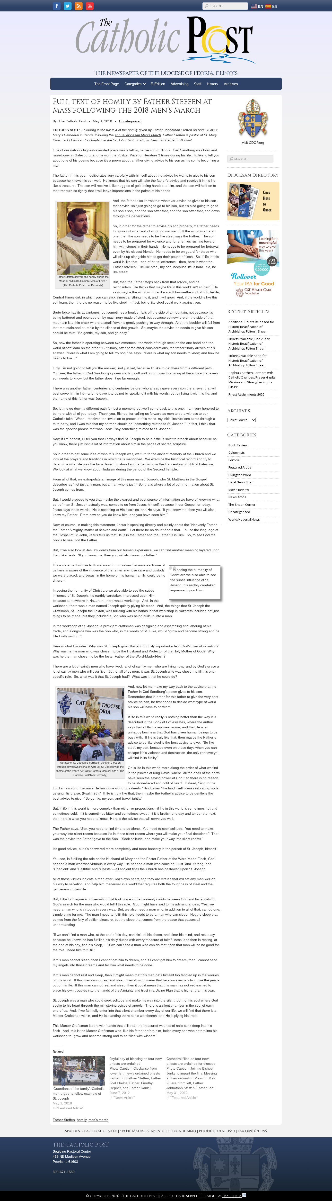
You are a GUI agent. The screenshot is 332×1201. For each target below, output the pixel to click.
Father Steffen (64, 1120)
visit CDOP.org (253, 142)
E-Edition (158, 84)
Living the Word (239, 475)
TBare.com (232, 1196)
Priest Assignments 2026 (246, 394)
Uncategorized (130, 121)
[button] (145, 84)
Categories (133, 84)
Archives (231, 84)
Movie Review (238, 490)
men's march (98, 1120)
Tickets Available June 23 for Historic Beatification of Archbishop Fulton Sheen (249, 344)
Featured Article (240, 467)
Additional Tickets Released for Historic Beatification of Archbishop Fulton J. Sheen (251, 327)
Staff (197, 84)
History (212, 84)
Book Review (237, 445)
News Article (237, 497)
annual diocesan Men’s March (138, 135)
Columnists (236, 452)
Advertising (179, 84)
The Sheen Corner (241, 504)
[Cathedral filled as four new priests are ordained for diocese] (194, 1078)
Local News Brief (240, 482)
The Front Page (106, 84)
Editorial (234, 460)
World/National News (244, 519)
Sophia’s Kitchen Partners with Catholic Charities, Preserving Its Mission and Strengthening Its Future (252, 379)
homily (82, 1120)
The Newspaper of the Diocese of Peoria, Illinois (166, 73)
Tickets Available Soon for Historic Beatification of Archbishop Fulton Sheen (247, 360)
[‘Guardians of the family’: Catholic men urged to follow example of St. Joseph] (79, 1071)
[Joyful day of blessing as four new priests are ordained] (138, 1078)
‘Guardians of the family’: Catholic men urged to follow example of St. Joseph (78, 1093)
